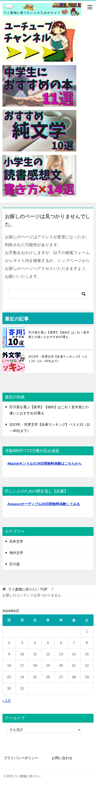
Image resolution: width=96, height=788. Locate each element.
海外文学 (16, 553)
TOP (27, 589)
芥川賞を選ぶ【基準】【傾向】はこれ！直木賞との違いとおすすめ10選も (58, 335)
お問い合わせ (62, 758)
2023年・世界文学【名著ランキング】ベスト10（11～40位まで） (57, 359)
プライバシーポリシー (21, 758)
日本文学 (16, 541)
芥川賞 (14, 564)
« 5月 (6, 701)
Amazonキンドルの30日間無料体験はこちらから (44, 463)
